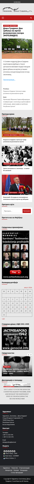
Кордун (12, 366)
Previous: (14, 91)
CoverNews (15, 481)
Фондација (23, 470)
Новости (21, 135)
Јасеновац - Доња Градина (10, 26)
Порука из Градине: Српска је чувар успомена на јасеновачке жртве (14, 141)
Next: (16, 101)
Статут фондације (17, 472)
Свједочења (25, 366)
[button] (3, 17)
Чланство (14, 468)
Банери (16, 470)
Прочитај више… (9, 80)
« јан (3, 319)
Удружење (6, 468)
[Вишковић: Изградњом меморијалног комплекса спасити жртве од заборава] (17, 185)
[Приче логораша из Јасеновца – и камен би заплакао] (17, 156)
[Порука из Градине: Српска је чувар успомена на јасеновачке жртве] (17, 127)
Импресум (8, 470)
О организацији (24, 468)
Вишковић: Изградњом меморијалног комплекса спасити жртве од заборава (15, 198)
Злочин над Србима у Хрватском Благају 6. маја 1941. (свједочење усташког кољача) (21, 371)
